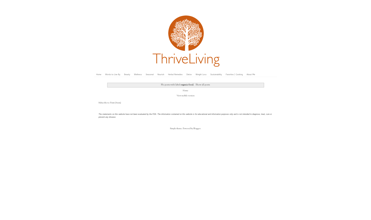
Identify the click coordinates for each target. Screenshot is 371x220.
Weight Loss (201, 74)
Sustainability (216, 74)
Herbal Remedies (175, 74)
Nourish (160, 74)
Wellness (138, 74)
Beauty (127, 74)
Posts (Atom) (115, 102)
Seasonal (150, 74)
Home (98, 74)
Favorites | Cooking (234, 74)
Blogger (197, 128)
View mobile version (185, 95)
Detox (189, 74)
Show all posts (202, 84)
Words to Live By (112, 74)
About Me (251, 74)
